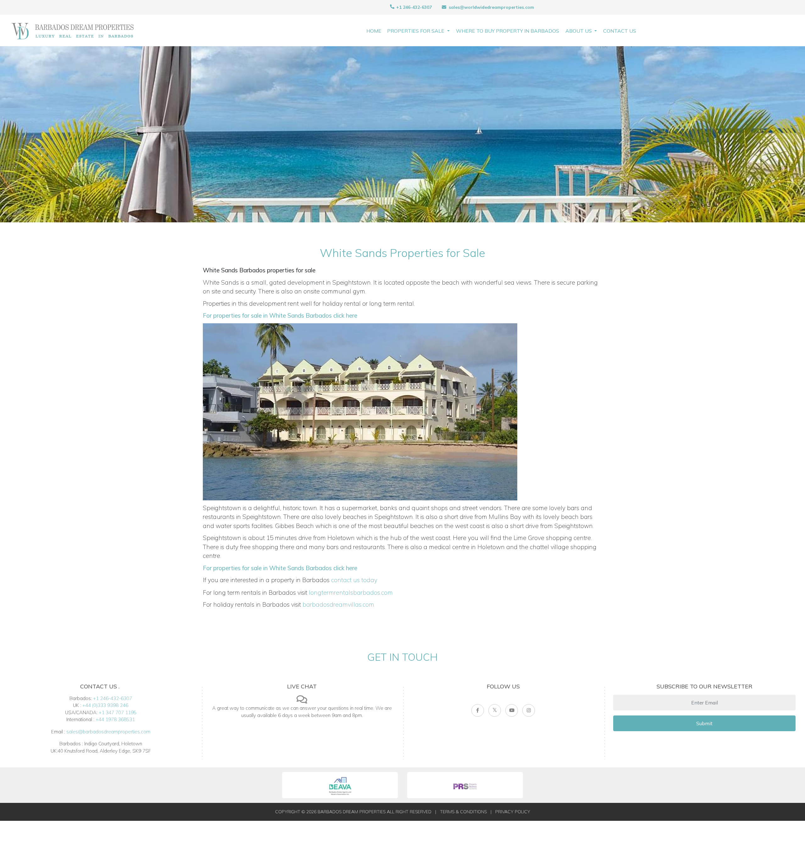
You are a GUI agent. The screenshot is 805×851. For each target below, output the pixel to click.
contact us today (354, 580)
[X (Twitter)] (494, 710)
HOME (373, 31)
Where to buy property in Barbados (507, 31)
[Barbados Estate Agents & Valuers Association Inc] (340, 785)
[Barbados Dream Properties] (72, 30)
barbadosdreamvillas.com (338, 604)
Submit (704, 723)
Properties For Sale (416, 31)
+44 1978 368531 (115, 719)
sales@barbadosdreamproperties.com (108, 732)
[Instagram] (528, 710)
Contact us (619, 31)
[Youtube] (511, 710)
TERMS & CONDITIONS (463, 812)
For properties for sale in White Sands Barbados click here (280, 315)
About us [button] (579, 31)
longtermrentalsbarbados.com (351, 592)
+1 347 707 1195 (117, 712)
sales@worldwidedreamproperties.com (491, 7)
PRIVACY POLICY (512, 812)
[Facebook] (477, 710)
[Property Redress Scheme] (465, 785)
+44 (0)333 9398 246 (105, 705)
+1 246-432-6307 (413, 7)
